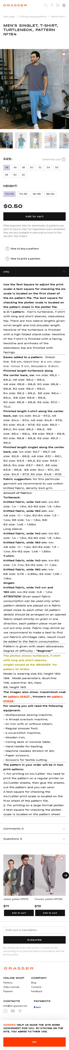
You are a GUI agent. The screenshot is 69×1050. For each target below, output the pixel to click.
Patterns (8, 983)
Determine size (51, 159)
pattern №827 (19, 696)
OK (34, 1041)
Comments (13, 828)
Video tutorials (11, 987)
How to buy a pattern (25, 248)
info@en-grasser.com (15, 1006)
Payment (8, 991)
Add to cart (19, 913)
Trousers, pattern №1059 (48, 899)
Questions (12, 838)
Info (6, 271)
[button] (65, 875)
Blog (33, 983)
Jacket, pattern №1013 (15, 899)
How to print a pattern (25, 258)
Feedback (36, 991)
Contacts (36, 987)
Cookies (9, 1024)
